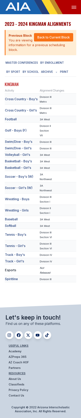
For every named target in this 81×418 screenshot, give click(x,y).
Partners (15, 367)
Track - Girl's (14, 261)
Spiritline (11, 279)
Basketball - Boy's (18, 161)
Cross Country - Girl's (21, 110)
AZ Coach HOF (19, 362)
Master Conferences (22, 62)
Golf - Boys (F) (16, 130)
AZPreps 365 (18, 356)
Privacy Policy (18, 390)
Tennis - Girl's (15, 246)
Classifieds (16, 384)
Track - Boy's (15, 255)
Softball (10, 226)
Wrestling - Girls (17, 210)
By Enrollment (52, 62)
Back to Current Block (53, 37)
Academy (15, 351)
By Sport (13, 71)
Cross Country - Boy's (21, 99)
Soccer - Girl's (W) (18, 188)
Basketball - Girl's (18, 168)
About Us (15, 379)
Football (11, 119)
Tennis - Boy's (15, 235)
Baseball (11, 219)
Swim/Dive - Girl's (18, 148)
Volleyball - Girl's (17, 155)
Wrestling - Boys (17, 199)
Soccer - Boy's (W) (19, 177)
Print (64, 71)
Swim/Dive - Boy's (18, 142)
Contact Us (16, 395)
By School (31, 71)
